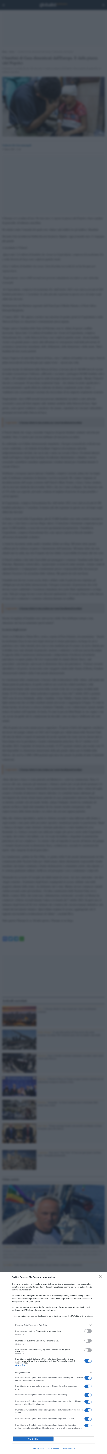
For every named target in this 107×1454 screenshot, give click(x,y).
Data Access (53, 1449)
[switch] (88, 1331)
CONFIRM (33, 1439)
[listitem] (53, 1325)
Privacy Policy (69, 1449)
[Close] (101, 1277)
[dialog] (53, 1363)
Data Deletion (38, 1449)
